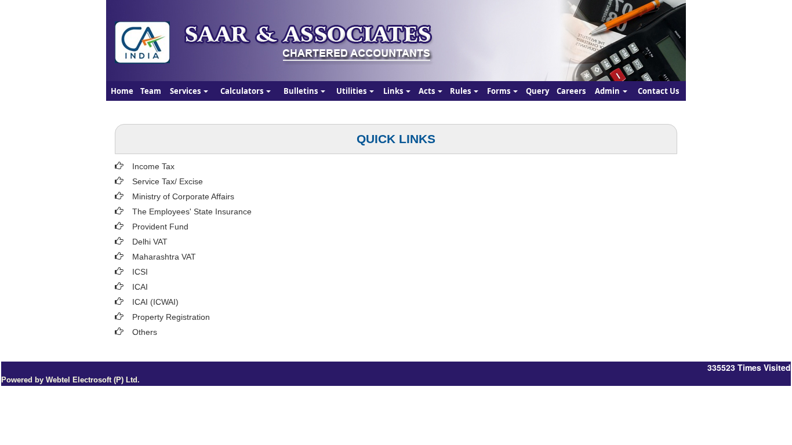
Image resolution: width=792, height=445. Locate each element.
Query (537, 91)
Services (186, 91)
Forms (499, 91)
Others (144, 332)
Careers (571, 91)
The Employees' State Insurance (192, 211)
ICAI (140, 286)
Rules (461, 91)
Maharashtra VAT (164, 256)
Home (122, 91)
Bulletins (301, 91)
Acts (428, 91)
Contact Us (658, 91)
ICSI (140, 271)
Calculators (242, 91)
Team (150, 91)
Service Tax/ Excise (167, 181)
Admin (608, 91)
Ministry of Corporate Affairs (183, 196)
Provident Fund (160, 226)
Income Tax (153, 166)
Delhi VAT (150, 241)
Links (394, 91)
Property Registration (171, 317)
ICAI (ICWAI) (155, 302)
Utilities (352, 91)
